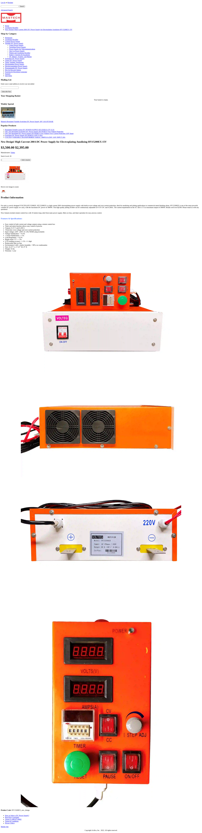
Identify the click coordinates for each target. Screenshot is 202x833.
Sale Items (8, 76)
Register (10, 2)
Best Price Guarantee (12, 817)
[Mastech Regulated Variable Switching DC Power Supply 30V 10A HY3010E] (8, 118)
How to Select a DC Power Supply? (17, 815)
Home (7, 26)
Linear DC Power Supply (13, 60)
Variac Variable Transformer (14, 62)
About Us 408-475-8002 (13, 819)
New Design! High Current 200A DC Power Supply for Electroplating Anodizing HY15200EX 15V (38, 29)
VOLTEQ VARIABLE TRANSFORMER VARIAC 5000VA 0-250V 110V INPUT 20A (35, 137)
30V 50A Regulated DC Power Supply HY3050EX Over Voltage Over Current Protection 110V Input (39, 133)
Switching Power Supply (17, 47)
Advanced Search (7, 10)
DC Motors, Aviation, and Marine (20, 57)
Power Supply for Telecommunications (22, 49)
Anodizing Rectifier (11, 28)
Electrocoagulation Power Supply (16, 66)
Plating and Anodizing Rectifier (19, 53)
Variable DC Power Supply (14, 43)
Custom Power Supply (12, 41)
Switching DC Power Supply (15, 58)
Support (7, 74)
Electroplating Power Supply (14, 64)
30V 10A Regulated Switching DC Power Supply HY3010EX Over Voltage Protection (34, 131)
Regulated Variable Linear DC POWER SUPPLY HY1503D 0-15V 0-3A (29, 130)
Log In (3, 2)
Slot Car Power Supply (17, 51)
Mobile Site (5, 827)
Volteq (13, 152)
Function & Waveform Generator (16, 72)
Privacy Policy (10, 823)
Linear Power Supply (16, 45)
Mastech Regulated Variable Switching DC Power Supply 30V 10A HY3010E (27, 121)
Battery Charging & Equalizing (19, 55)
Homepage (8, 38)
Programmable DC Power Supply (16, 68)
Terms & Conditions (12, 821)
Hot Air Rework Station (13, 70)
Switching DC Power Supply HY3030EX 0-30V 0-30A (24, 135)
